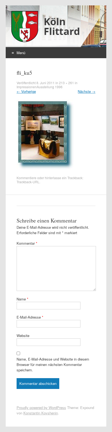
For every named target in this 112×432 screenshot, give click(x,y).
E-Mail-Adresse (30, 317)
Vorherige (26, 91)
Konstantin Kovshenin (40, 412)
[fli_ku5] (45, 168)
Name (22, 299)
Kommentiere (26, 177)
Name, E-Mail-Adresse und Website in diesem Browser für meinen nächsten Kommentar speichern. (53, 364)
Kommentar (27, 243)
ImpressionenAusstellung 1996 (40, 86)
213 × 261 (66, 82)
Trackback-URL (28, 181)
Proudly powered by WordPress (41, 407)
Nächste (86, 91)
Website (23, 335)
